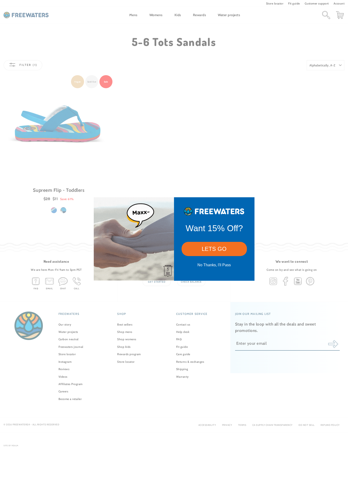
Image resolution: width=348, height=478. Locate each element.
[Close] (248, 203)
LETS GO (214, 249)
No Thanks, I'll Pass (214, 265)
